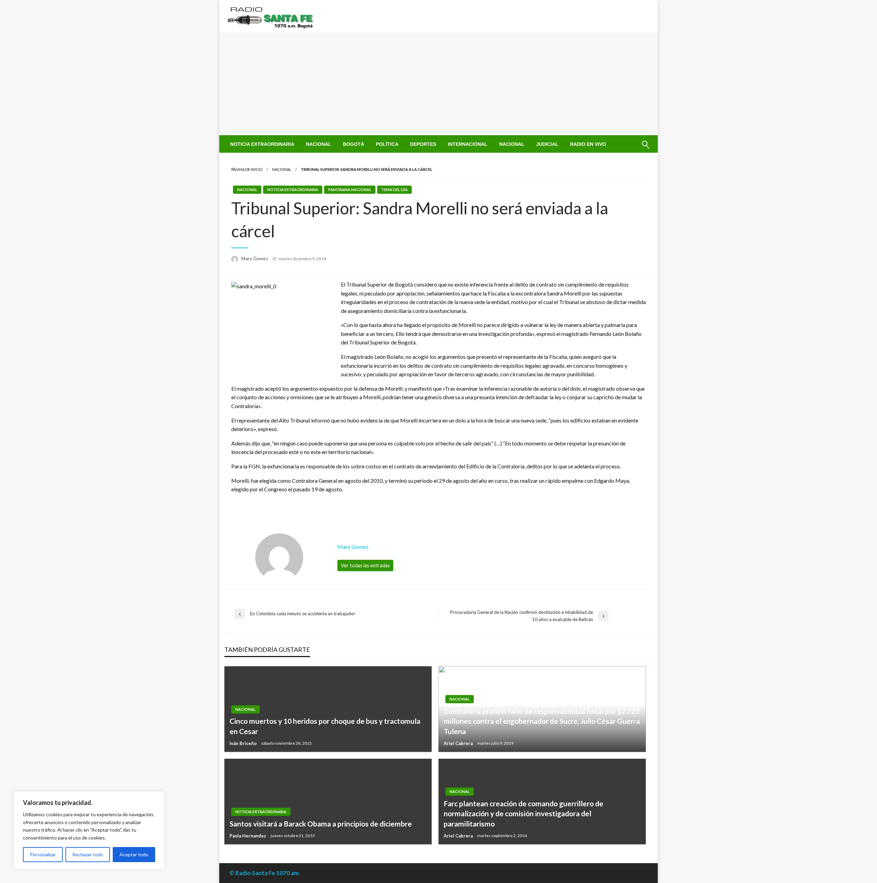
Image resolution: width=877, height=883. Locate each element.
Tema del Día (394, 189)
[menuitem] (262, 144)
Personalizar (43, 854)
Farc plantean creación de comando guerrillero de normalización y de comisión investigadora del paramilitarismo (523, 813)
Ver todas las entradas (365, 565)
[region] (89, 830)
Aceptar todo (134, 854)
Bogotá (353, 144)
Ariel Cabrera (459, 743)
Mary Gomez (255, 258)
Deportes (423, 144)
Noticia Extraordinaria (262, 144)
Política (387, 144)
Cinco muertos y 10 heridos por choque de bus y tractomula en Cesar (325, 726)
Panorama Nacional (349, 189)
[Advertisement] (438, 84)
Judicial (547, 144)
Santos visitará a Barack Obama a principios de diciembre (321, 823)
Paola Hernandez (248, 835)
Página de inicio (246, 169)
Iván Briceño (244, 743)
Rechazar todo (87, 854)
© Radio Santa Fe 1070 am (264, 872)
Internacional (467, 144)
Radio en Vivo (588, 144)
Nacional (318, 144)
